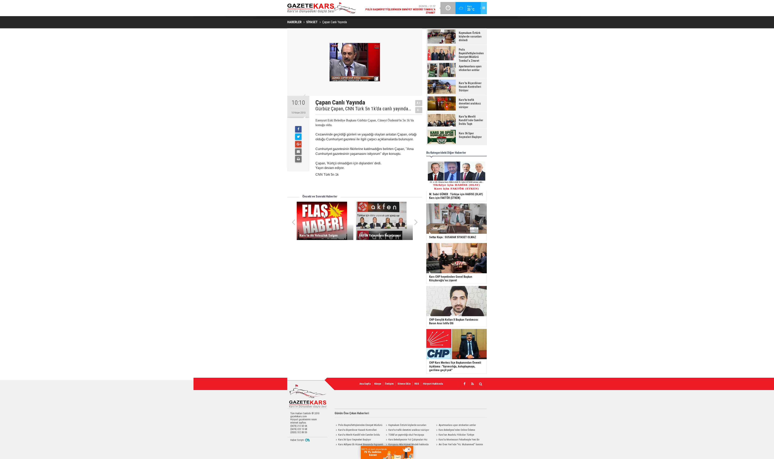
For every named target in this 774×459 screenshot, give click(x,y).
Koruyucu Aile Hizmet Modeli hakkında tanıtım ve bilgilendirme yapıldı (407, 445)
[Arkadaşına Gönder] (298, 151)
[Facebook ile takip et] (464, 384)
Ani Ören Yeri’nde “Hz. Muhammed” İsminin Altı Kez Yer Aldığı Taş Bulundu (459, 445)
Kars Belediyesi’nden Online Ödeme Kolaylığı (455, 430)
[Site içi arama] (480, 384)
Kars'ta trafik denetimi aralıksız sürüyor (408, 429)
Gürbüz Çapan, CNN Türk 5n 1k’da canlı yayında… (363, 108)
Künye (377, 383)
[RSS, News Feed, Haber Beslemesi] (472, 384)
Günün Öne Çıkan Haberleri (352, 413)
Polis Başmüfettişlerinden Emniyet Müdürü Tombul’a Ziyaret (358, 426)
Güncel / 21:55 (409, 9)
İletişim (389, 383)
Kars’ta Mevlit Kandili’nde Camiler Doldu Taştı (357, 435)
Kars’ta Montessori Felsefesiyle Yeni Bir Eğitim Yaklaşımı (457, 440)
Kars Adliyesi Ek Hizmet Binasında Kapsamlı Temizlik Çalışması (359, 445)
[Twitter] (298, 137)
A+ (419, 103)
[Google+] (298, 144)
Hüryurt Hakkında (433, 383)
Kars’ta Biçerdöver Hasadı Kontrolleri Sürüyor (356, 430)
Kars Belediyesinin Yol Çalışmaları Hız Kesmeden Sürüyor (406, 440)
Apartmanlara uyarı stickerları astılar (457, 425)
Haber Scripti (297, 439)
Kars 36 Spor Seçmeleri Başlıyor (354, 439)
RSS (416, 383)
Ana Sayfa (364, 383)
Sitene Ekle (404, 383)
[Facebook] (298, 129)
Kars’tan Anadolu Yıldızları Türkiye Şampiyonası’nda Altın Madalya (454, 435)
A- (419, 110)
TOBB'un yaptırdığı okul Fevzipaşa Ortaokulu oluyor (404, 435)
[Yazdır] (298, 159)
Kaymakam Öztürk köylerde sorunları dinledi (405, 426)
